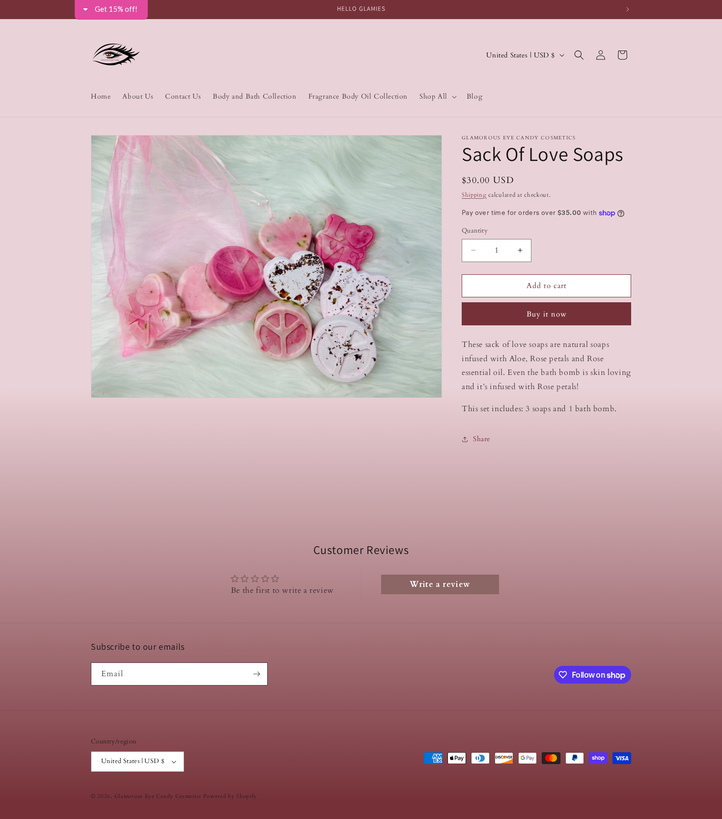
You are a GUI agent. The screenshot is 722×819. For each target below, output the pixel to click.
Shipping (474, 195)
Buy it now (547, 314)
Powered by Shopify (230, 796)
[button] (437, 96)
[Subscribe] (256, 674)
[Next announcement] (628, 9)
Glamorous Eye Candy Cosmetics (158, 796)
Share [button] (481, 439)
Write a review (440, 584)
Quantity (475, 230)
